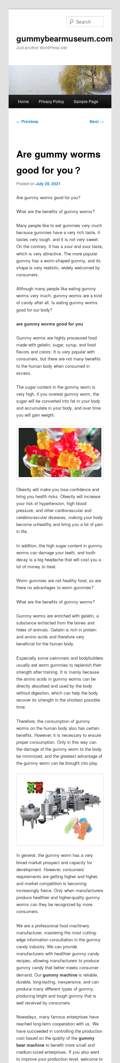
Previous (27, 121)
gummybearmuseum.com (64, 38)
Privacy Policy (51, 101)
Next (97, 121)
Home (23, 101)
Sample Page (86, 101)
